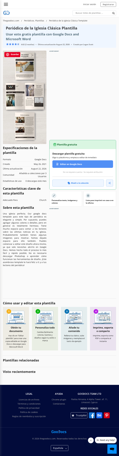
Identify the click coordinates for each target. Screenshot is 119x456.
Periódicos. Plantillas (34, 20)
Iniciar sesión (89, 4)
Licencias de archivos (29, 399)
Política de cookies (29, 412)
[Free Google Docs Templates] (6, 12)
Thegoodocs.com (11, 20)
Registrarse (108, 4)
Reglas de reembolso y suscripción (29, 416)
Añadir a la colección (80, 183)
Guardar (14, 54)
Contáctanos (59, 403)
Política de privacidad (29, 408)
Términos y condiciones (29, 403)
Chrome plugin (59, 399)
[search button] (113, 13)
